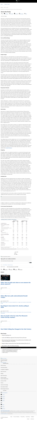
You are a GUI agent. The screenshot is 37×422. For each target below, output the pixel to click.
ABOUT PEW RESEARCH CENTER (5, 410)
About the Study (5, 352)
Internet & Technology (4, 384)
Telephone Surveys (10, 264)
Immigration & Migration (5, 369)
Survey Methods (5, 264)
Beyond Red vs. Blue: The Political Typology (10, 345)
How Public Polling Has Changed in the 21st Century (16, 329)
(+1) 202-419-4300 (3, 362)
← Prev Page (16, 251)
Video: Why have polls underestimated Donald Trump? (14, 296)
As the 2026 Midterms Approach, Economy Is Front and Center (14, 337)
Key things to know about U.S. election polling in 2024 (15, 306)
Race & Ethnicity (3, 371)
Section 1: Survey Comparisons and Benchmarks (10, 350)
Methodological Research (5, 388)
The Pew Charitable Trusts (4, 413)
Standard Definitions (9, 147)
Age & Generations (4, 375)
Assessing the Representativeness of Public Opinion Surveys (11, 9)
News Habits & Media (4, 386)
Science (2, 382)
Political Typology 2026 (6, 335)
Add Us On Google (4, 16)
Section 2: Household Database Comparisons (10, 350)
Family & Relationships (4, 378)
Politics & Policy (3, 365)
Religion (2, 373)
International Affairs (4, 367)
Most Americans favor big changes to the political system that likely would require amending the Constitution (16, 340)
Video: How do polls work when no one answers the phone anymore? (16, 283)
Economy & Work (3, 380)
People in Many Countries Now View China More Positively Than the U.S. (16, 343)
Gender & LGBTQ (3, 377)
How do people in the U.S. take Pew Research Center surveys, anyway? (14, 316)
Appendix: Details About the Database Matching (10, 351)
